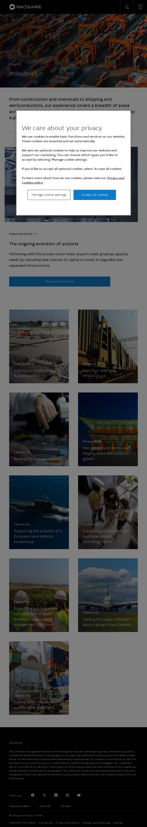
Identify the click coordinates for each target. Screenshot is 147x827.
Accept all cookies (94, 195)
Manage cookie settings (49, 195)
